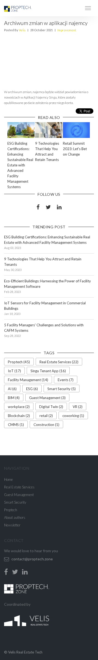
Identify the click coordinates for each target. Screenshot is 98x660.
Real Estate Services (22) (58, 362)
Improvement (66, 30)
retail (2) (46, 415)
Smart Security (15, 502)
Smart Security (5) (61, 389)
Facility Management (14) (28, 380)
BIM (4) (14, 398)
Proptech (10, 510)
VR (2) (77, 407)
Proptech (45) (19, 362)
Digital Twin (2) (51, 407)
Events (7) (66, 380)
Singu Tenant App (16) (48, 371)
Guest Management (19, 494)
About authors (14, 517)
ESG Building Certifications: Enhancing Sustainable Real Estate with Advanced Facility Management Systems (20, 165)
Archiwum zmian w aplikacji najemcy (46, 23)
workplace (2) (19, 407)
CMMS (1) (16, 424)
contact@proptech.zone (32, 559)
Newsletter (12, 525)
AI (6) (12, 389)
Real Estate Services (19, 487)
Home (8, 479)
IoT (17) (14, 371)
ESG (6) (32, 389)
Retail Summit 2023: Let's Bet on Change (75, 148)
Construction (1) (46, 424)
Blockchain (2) (19, 415)
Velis (22, 30)
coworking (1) (73, 415)
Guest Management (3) (47, 398)
